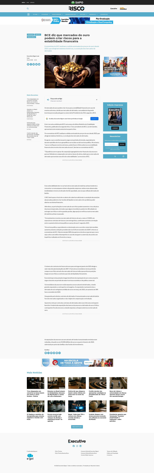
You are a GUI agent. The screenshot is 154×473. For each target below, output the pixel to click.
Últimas (35, 14)
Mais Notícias (77, 426)
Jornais (32, 2)
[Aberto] (28, 14)
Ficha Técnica (58, 451)
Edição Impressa (56, 14)
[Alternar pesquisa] (28, 8)
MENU (23, 2)
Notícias (38, 34)
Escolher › (94, 118)
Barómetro (92, 14)
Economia (30, 34)
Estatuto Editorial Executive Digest (90, 451)
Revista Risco (31, 37)
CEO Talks (82, 14)
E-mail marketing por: (32, 451)
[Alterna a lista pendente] (38, 14)
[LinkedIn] (33, 64)
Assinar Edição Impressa (87, 455)
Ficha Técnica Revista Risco (62, 453)
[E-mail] (39, 64)
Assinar (115, 128)
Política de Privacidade (112, 453)
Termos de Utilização (112, 451)
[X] (31, 64)
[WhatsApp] (36, 64)
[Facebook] (28, 64)
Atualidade (45, 14)
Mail (28, 2)
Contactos (109, 455)
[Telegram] (59, 353)
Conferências (104, 14)
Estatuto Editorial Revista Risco (89, 453)
